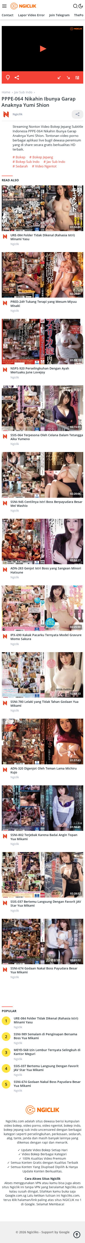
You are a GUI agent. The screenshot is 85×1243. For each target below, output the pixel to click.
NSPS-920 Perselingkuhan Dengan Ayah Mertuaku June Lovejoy (39, 370)
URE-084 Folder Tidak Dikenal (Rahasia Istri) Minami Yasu (42, 237)
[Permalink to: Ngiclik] (6, 114)
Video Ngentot (45, 166)
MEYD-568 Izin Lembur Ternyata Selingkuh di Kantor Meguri (47, 1052)
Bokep (20, 157)
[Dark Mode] (80, 6)
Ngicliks (33, 1232)
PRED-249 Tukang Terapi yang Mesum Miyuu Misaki (43, 304)
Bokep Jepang (42, 157)
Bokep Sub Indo (27, 161)
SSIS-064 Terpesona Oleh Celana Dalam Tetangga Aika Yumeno (46, 437)
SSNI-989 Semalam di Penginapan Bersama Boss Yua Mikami (45, 1036)
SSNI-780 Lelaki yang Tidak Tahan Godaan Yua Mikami (44, 704)
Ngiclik (17, 114)
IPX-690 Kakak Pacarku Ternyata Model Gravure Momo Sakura (46, 637)
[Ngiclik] (6, 236)
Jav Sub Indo (56, 161)
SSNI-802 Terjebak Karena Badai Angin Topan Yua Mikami (43, 837)
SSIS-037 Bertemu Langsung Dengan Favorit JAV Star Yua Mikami (45, 904)
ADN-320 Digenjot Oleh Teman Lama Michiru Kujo (43, 770)
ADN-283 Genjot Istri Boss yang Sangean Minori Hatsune (45, 570)
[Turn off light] (8, 77)
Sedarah (22, 166)
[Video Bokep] (22, 6)
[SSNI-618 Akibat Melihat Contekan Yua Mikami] (59, 77)
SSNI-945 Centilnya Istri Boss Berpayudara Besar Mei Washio (46, 504)
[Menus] (5, 6)
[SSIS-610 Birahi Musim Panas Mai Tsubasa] (68, 77)
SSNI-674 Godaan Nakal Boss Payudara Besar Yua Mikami (43, 970)
